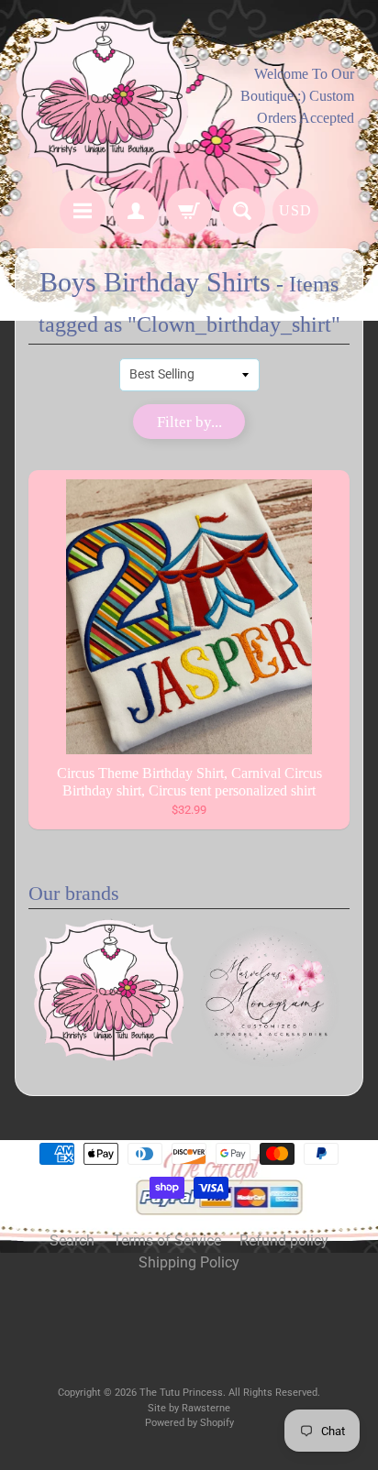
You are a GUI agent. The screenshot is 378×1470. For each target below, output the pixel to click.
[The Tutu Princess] (102, 97)
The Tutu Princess (181, 1393)
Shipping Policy (189, 1262)
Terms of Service (167, 1240)
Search (72, 1240)
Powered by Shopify (189, 1423)
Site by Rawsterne (189, 1408)
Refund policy (283, 1240)
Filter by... (189, 422)
